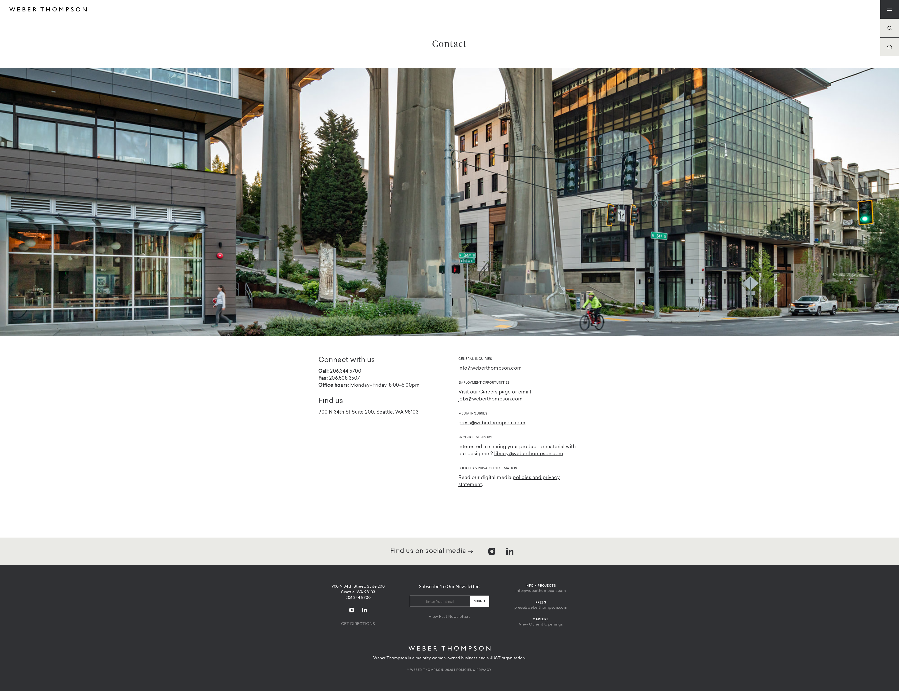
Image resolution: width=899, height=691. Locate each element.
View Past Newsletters (450, 617)
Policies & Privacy (474, 670)
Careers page (495, 392)
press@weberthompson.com (540, 608)
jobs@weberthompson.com (490, 399)
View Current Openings (541, 624)
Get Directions (358, 624)
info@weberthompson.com (541, 591)
